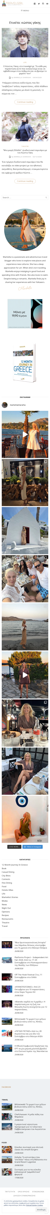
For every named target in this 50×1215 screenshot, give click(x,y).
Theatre (25, 146)
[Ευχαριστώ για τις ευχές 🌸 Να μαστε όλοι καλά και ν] (25, 482)
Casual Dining (8, 872)
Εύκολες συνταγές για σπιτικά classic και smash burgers (29, 1148)
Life (25, 62)
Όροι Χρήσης (23, 1191)
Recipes (5, 915)
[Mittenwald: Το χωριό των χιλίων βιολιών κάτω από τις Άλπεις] (7, 1021)
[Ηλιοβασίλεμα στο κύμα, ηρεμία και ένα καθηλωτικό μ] (25, 434)
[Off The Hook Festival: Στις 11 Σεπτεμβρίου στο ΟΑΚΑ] (7, 976)
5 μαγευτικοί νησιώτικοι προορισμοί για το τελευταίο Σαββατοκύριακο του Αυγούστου (30, 1126)
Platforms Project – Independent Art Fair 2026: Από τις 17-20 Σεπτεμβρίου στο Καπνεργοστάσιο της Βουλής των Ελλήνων (31, 961)
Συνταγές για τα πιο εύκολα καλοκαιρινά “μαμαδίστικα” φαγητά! (28, 1172)
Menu (26, 10)
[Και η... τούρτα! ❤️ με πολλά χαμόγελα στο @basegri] (25, 723)
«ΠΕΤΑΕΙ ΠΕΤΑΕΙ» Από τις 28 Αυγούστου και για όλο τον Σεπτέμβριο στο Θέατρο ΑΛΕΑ (29, 1034)
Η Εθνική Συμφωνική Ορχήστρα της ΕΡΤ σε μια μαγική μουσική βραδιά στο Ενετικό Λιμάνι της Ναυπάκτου (31, 1048)
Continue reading (26, 102)
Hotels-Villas (7, 890)
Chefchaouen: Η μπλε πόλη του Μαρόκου (29, 1115)
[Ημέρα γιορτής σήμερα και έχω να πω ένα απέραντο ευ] (25, 771)
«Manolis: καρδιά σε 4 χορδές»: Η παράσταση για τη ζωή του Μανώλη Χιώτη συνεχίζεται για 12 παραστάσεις (31, 1005)
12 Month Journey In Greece (15, 864)
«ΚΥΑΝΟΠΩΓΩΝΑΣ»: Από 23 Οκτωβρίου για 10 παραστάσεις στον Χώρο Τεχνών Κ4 (30, 989)
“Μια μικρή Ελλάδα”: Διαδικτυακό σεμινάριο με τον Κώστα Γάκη (25, 151)
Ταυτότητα (10, 1191)
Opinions (6, 911)
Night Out (6, 908)
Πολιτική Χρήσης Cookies (34, 1205)
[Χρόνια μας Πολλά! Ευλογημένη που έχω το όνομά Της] (25, 530)
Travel (5, 926)
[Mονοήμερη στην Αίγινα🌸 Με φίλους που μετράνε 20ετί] (25, 578)
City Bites (6, 875)
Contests (6, 879)
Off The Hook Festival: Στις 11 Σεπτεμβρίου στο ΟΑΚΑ (28, 976)
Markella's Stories (10, 897)
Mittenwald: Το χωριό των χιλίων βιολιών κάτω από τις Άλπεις (30, 1020)
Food (4, 886)
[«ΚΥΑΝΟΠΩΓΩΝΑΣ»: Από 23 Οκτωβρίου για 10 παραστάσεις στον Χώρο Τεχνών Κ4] (7, 989)
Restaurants (7, 918)
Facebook (6, 1087)
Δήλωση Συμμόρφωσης (24, 1195)
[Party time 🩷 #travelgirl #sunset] (25, 626)
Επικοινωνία (38, 1191)
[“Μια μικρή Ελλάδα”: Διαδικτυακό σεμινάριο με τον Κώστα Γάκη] (25, 140)
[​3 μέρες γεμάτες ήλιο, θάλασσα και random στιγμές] (25, 819)
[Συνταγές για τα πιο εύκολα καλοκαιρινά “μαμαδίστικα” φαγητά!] (7, 1171)
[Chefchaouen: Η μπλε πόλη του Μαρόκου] (7, 1116)
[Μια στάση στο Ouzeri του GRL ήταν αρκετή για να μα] (25, 675)
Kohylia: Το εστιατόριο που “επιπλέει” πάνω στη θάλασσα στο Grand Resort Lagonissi (31, 1159)
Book (4, 868)
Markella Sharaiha (21, 77)
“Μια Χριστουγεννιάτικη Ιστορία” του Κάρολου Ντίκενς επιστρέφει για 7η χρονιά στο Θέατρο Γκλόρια (31, 945)
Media (5, 900)
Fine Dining (7, 882)
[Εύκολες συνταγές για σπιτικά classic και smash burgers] (7, 1149)
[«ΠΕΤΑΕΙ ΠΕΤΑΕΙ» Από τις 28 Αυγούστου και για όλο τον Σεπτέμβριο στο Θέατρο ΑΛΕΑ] (7, 1033)
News (4, 904)
